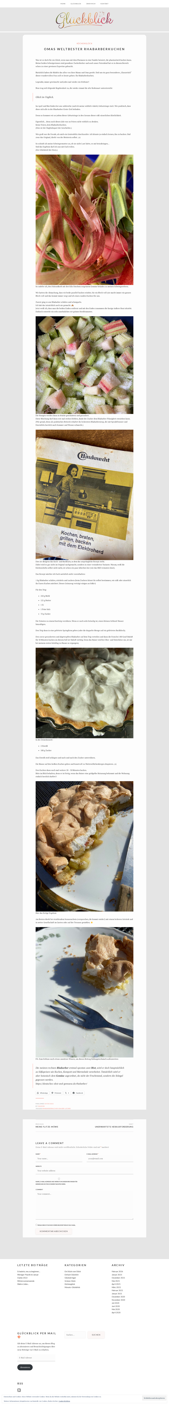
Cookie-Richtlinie (64, 1401)
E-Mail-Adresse (92, 1154)
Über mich (91, 4)
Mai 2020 (116, 1309)
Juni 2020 (116, 1306)
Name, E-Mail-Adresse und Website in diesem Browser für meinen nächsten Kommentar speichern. (56, 1183)
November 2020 (118, 1300)
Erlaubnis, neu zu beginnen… (28, 1271)
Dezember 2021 (118, 1278)
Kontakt (105, 4)
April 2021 (116, 1284)
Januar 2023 (117, 1275)
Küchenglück (84, 43)
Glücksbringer (70, 1278)
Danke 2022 (22, 1278)
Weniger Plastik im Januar (28, 1275)
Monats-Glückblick (72, 1287)
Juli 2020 (115, 1303)
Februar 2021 (117, 1290)
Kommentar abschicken (54, 1231)
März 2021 (116, 1287)
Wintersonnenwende (25, 1281)
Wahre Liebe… (23, 1284)
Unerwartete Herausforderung (114, 1127)
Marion (41, 1106)
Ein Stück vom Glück (73, 1271)
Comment (39, 1189)
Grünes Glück (70, 1281)
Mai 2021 (116, 1281)
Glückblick (76, 4)
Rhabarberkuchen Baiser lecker (57, 1108)
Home (63, 4)
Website (39, 1166)
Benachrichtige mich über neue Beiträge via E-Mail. (57, 1225)
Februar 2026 (117, 1271)
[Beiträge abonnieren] (19, 1391)
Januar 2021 (117, 1293)
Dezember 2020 (118, 1297)
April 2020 (116, 1312)
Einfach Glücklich (72, 1275)
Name (38, 1154)
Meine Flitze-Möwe (47, 1127)
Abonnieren (25, 1367)
